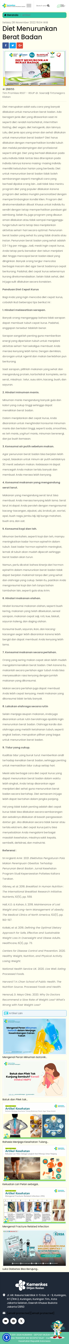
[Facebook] (13, 1321)
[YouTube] (5, 1321)
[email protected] (19, 1313)
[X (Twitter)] (21, 1321)
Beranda (12, 15)
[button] (6, 1337)
